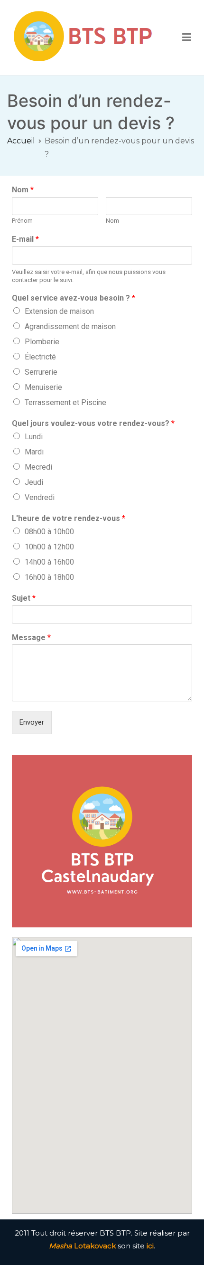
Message (31, 637)
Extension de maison (59, 311)
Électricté (40, 356)
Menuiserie (43, 387)
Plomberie (42, 341)
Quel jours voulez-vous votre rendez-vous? (93, 423)
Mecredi (38, 467)
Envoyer (31, 722)
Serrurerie (41, 372)
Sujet (24, 598)
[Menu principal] (186, 37)
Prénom (22, 220)
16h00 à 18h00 (49, 577)
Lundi (34, 436)
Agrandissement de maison (70, 326)
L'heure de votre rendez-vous (68, 518)
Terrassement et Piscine (65, 402)
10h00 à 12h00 (49, 546)
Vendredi (40, 497)
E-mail (25, 239)
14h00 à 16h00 (49, 561)
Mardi (34, 451)
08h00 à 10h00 (49, 531)
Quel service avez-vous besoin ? (73, 297)
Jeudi (34, 482)
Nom (23, 189)
